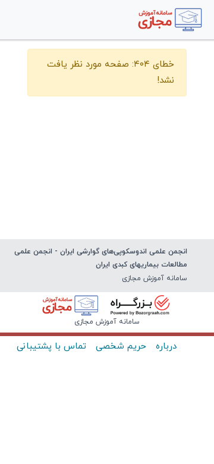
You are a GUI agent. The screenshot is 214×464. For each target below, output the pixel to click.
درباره (166, 346)
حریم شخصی (121, 346)
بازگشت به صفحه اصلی (107, 116)
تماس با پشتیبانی (51, 346)
